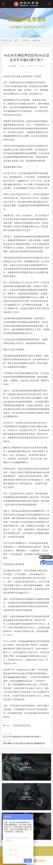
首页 (16, 40)
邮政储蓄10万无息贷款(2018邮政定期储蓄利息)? (24, 743)
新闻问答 (25, 40)
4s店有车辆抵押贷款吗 (21, 725)
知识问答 (13, 66)
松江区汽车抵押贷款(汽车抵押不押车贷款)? (22, 736)
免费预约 (41, 860)
